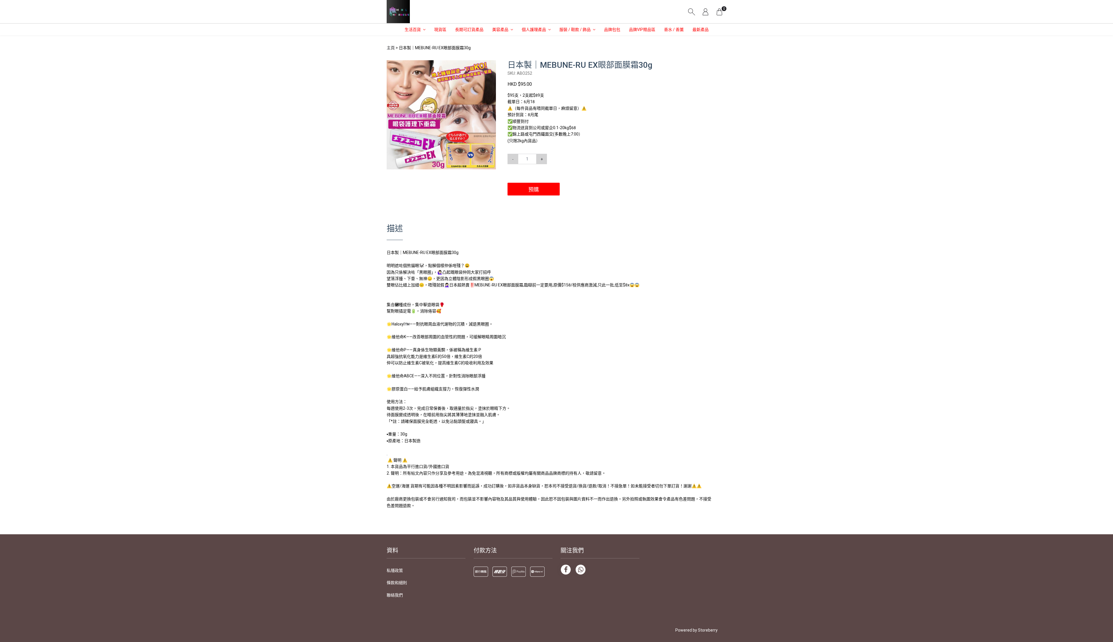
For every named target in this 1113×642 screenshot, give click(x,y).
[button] (490, 65)
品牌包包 (612, 29)
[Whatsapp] (580, 569)
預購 (533, 189)
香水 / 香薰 (674, 29)
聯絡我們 (395, 595)
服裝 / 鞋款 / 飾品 (575, 29)
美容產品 (500, 29)
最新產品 (700, 29)
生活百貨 (413, 29)
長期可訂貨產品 (469, 29)
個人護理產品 (534, 29)
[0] (719, 11)
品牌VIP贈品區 (642, 29)
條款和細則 (397, 582)
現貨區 (440, 29)
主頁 (391, 47)
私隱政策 (395, 570)
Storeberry (708, 630)
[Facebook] (566, 569)
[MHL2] (398, 11)
